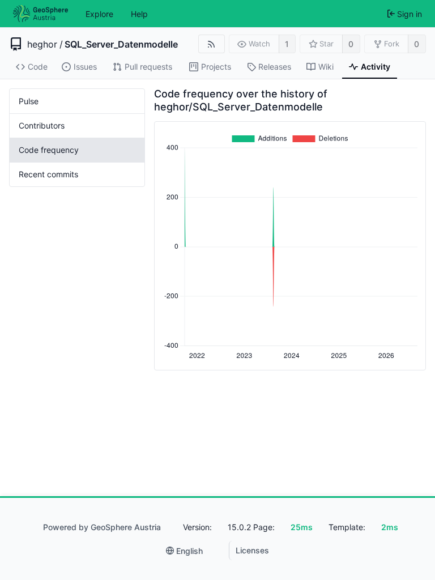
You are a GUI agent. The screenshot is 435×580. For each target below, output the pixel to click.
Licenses (252, 550)
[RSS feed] (211, 44)
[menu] (184, 551)
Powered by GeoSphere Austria (102, 527)
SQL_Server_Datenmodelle (121, 44)
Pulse (29, 101)
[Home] (40, 13)
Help (139, 14)
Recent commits (48, 174)
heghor (42, 44)
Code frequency (49, 150)
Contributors (42, 125)
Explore (99, 14)
